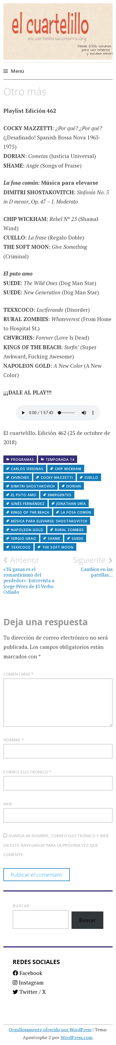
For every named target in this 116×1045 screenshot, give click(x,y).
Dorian (73, 486)
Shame (54, 538)
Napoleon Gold (27, 529)
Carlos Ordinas (27, 468)
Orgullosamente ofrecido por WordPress (50, 1029)
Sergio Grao (23, 538)
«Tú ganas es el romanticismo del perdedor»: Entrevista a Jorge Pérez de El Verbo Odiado (28, 575)
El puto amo (23, 495)
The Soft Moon (57, 547)
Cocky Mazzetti (57, 477)
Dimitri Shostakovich (33, 486)
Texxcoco (21, 547)
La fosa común (76, 512)
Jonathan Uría (71, 503)
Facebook (30, 972)
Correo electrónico (27, 772)
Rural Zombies (69, 529)
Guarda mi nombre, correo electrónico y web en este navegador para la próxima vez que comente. (55, 845)
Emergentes (60, 495)
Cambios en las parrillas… (93, 566)
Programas (22, 459)
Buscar (21, 905)
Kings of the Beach (30, 512)
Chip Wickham (68, 468)
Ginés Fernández (28, 503)
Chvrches (20, 477)
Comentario (18, 674)
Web (7, 804)
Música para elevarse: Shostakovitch (49, 521)
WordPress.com (76, 1037)
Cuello (91, 477)
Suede (77, 538)
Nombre (13, 739)
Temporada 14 (60, 459)
